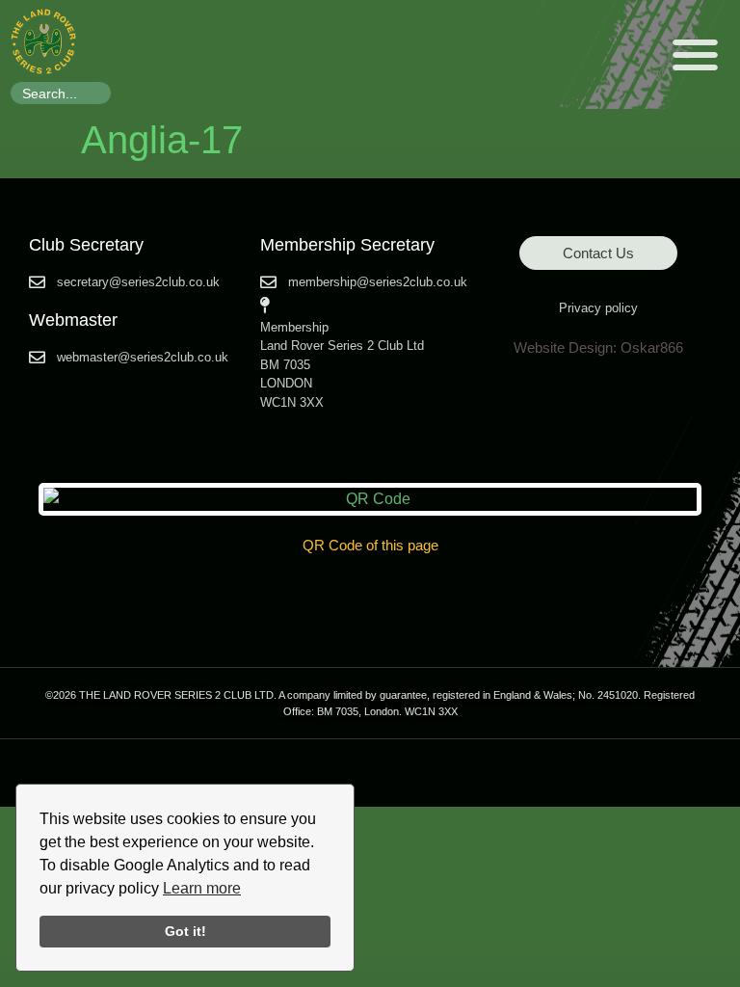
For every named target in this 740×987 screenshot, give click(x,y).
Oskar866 (652, 347)
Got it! (185, 931)
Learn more (202, 888)
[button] (696, 54)
